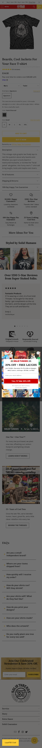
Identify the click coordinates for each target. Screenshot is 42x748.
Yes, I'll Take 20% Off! (21, 381)
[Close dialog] (38, 352)
